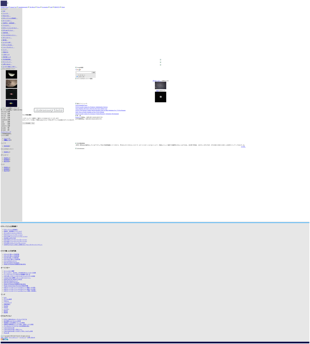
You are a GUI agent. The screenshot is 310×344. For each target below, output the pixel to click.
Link (51, 7)
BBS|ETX (57, 7)
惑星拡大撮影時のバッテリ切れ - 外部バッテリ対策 (18, 324)
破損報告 (6, 159)
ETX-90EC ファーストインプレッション (15, 241)
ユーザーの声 (7, 42)
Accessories (45, 7)
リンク (5, 49)
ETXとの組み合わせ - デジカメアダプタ (15, 319)
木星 (157, 90)
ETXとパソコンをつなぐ (10, 28)
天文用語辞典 (7, 59)
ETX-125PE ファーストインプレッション (16, 236)
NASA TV (78, 117)
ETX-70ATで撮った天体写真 (12, 259)
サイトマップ (7, 62)
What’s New (6, 15)
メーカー (6, 309)
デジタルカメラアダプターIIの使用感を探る (16, 326)
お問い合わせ (7, 64)
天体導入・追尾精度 (9, 23)
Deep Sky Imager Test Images (11, 262)
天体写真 (5, 32)
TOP (3, 11)
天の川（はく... (157, 80)
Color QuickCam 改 (9, 327)
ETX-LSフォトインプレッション (13, 234)
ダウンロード (7, 37)
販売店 (6, 311)
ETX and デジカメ (8, 30)
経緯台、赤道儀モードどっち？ (13, 231)
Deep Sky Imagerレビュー (11, 281)
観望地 (6, 312)
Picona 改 (6, 333)
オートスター (7, 20)
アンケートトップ (6, 132)
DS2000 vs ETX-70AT (10, 238)
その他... (243, 146)
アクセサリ (6, 25)
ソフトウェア (8, 302)
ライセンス (22, 337)
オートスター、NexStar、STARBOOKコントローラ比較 (20, 272)
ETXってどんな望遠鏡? (10, 18)
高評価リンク (7, 57)
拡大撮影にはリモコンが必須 (12, 321)
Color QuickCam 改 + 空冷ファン (13, 329)
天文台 (6, 307)
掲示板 (5, 40)
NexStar (6, 306)
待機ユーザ (7, 140)
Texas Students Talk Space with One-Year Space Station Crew (91, 108)
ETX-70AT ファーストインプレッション (15, 239)
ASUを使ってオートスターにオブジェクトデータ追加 (19, 276)
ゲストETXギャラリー (9, 35)
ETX (5, 297)
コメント (6, 138)
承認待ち (6, 152)
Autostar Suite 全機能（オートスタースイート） (17, 277)
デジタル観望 (8, 299)
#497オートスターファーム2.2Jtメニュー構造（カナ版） (20, 287)
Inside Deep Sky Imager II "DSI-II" (13, 279)
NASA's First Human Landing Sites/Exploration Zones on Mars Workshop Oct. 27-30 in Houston (100, 110)
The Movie (32, 7)
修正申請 (6, 161)
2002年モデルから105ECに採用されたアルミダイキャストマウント (23, 244)
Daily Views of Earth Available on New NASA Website (89, 112)
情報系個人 (7, 304)
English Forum (4, 7)
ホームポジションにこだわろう (13, 233)
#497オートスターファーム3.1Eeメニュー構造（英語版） (20, 291)
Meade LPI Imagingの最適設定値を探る (15, 264)
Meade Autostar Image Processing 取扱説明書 (16, 285)
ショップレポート (8, 47)
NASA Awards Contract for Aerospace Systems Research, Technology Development (97, 113)
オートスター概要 (9, 271)
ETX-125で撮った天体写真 (11, 254)
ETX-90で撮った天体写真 (11, 257)
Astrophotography (23, 7)
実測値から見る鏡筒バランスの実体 (14, 322)
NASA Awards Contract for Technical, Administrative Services (91, 107)
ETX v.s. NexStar (7, 45)
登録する (5, 52)
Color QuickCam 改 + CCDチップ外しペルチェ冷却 (18, 331)
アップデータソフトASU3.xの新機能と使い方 (17, 274)
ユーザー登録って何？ (9, 66)
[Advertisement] (7, 197)
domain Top (13, 7)
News (38, 7)
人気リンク (6, 54)
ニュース (5, 13)
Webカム (6, 301)
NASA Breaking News (81, 105)
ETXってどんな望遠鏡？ (11, 229)
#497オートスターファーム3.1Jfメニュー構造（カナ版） (20, 289)
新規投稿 (6, 146)
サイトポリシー (13, 337)
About (63, 7)
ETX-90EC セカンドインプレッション (15, 243)
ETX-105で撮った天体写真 (11, 256)
